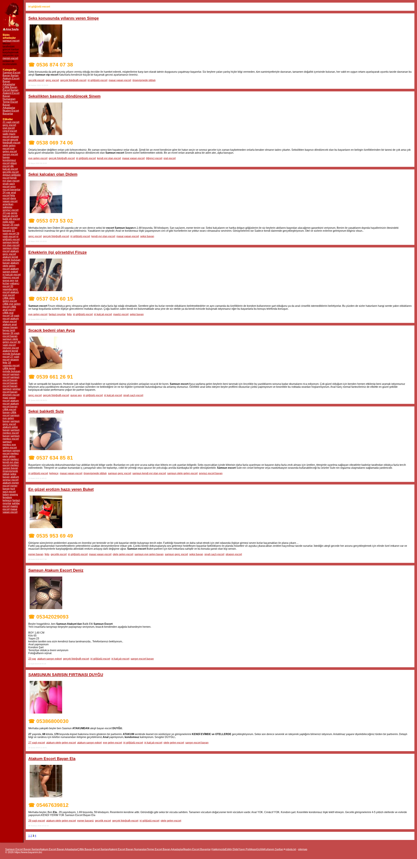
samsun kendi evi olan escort (149, 473)
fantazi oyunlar (57, 314)
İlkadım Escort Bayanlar (11, 112)
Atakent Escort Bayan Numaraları (127, 849)
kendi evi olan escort (109, 158)
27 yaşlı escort (36, 742)
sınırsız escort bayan (211, 473)
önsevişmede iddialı (144, 80)
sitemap (302, 849)
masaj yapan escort (120, 80)
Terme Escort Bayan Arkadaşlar (165, 849)
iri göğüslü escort (97, 80)
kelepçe (53, 473)
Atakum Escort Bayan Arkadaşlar (58, 849)
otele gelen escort (123, 554)
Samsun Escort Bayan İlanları (11, 74)
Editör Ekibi (231, 849)
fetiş (69, 314)
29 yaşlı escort (36, 820)
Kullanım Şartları (273, 849)
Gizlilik (260, 849)
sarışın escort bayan (142, 658)
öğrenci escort (154, 158)
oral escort (170, 158)
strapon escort (234, 554)
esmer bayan (35, 554)
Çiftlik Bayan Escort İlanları (10, 89)
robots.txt (291, 849)
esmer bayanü (85, 820)
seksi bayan (147, 236)
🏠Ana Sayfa (11, 29)
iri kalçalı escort (103, 314)
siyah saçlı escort (133, 395)
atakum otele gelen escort (61, 742)
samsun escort (11, 40)
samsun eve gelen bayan (149, 554)
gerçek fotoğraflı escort (73, 80)
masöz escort (121, 314)
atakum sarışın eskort (49, 658)
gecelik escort (36, 80)
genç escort (52, 80)
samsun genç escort (119, 473)
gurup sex (76, 395)
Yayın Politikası (247, 849)
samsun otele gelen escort (182, 473)
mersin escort (10, 58)
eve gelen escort (37, 158)
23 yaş (32, 658)
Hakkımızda (218, 849)
